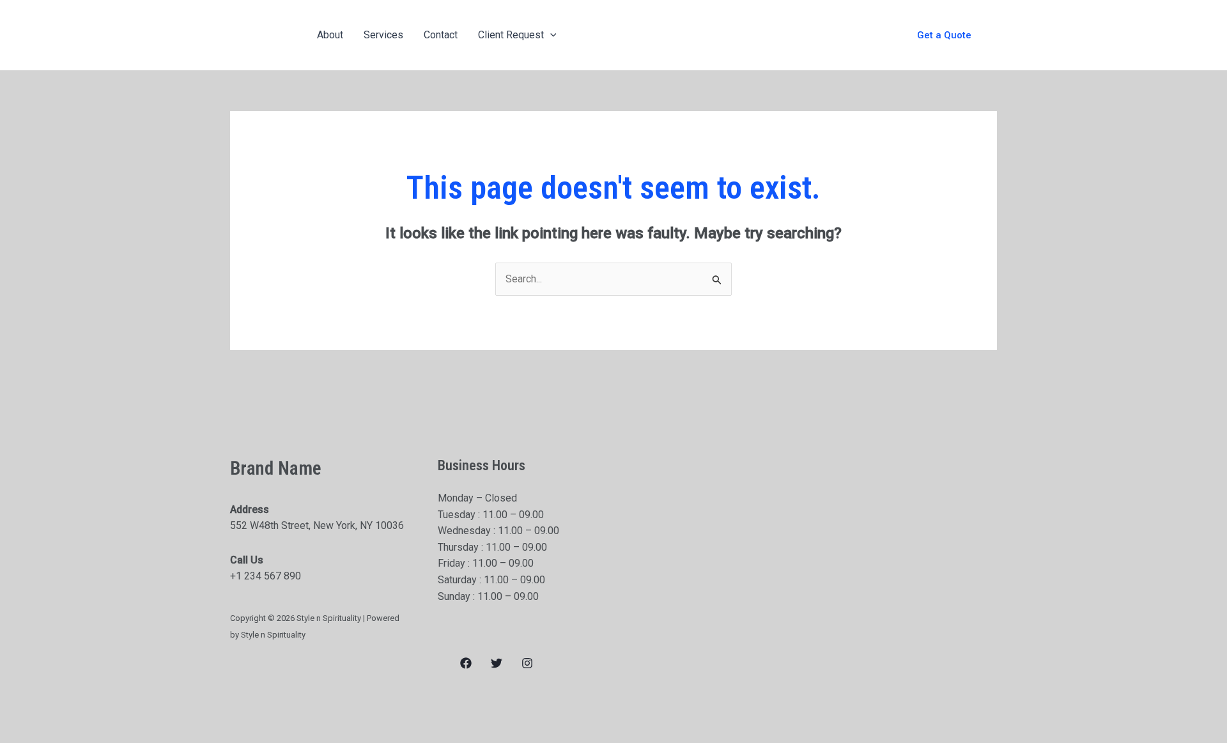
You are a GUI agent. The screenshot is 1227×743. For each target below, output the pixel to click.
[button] (944, 35)
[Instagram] (527, 663)
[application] (550, 35)
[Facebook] (466, 663)
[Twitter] (496, 663)
